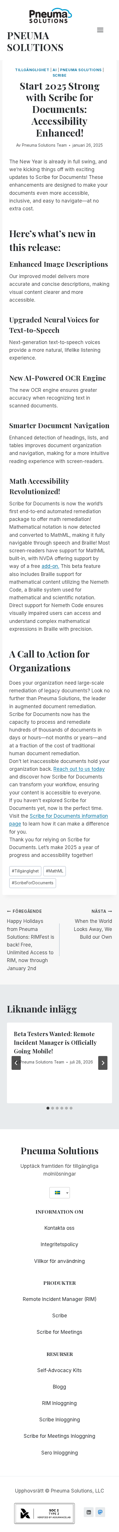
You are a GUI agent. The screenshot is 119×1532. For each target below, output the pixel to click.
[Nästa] (102, 1063)
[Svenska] (57, 1192)
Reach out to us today (79, 769)
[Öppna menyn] (103, 30)
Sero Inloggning (59, 1453)
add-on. (50, 566)
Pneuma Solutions (81, 70)
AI (55, 70)
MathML (54, 871)
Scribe (60, 75)
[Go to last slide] (16, 1063)
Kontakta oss (59, 1228)
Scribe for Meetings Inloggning (59, 1436)
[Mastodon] (100, 1512)
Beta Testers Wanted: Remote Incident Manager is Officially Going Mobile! (55, 1042)
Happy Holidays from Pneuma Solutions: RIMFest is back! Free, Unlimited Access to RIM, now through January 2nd (30, 940)
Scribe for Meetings (59, 1332)
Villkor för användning (59, 1261)
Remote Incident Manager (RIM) (59, 1299)
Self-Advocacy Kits (59, 1370)
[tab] (48, 1108)
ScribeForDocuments (32, 883)
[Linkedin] (89, 1512)
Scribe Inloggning (59, 1420)
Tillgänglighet (32, 70)
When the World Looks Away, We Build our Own (93, 924)
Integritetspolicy (59, 1244)
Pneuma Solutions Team (44, 145)
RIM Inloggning (59, 1403)
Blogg (59, 1387)
